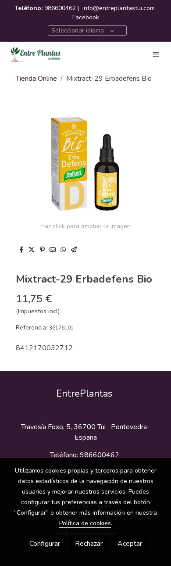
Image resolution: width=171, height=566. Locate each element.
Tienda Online (36, 78)
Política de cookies (85, 523)
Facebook (85, 17)
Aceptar (130, 543)
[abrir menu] (156, 54)
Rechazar (89, 543)
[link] (35, 54)
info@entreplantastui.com (118, 8)
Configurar (44, 543)
